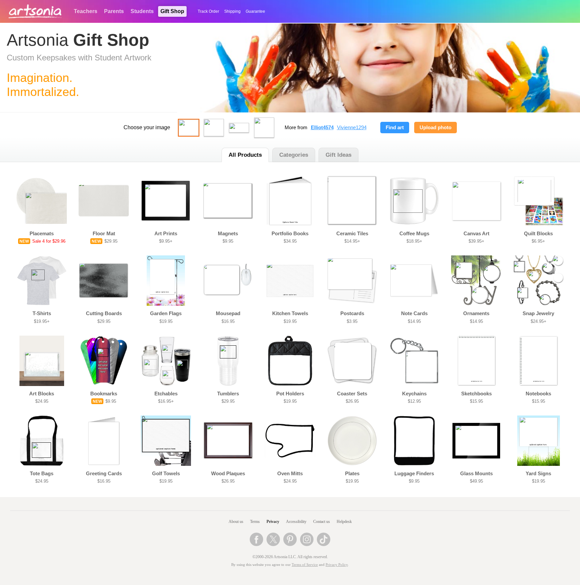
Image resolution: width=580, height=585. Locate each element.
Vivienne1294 (352, 127)
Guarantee (255, 11)
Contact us (321, 521)
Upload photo (435, 127)
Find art (395, 127)
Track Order (208, 11)
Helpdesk (344, 521)
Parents (114, 11)
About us (236, 521)
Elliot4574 (322, 127)
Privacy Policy (337, 565)
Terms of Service (305, 565)
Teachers (85, 11)
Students (142, 11)
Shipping (232, 11)
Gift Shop (172, 11)
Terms (255, 521)
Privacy (273, 521)
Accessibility (296, 521)
